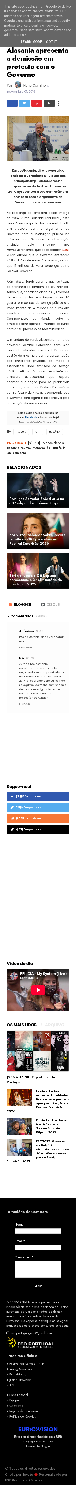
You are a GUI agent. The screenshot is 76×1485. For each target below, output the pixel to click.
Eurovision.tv (18, 1374)
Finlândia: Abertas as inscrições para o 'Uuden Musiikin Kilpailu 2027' (52, 1126)
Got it (51, 42)
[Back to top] (65, 1475)
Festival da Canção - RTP (27, 1363)
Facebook (31, 417)
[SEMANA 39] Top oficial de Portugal (31, 1080)
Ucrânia (54, 432)
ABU (12, 1385)
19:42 (39, 631)
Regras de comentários (25, 1411)
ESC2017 (21, 432)
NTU (37, 432)
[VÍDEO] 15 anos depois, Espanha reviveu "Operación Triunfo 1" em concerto (36, 448)
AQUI (65, 250)
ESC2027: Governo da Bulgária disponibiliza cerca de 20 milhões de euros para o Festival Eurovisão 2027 (38, 1151)
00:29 (30, 658)
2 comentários (20, 616)
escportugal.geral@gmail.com (31, 1333)
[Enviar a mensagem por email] (49, 103)
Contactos (16, 1405)
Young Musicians (21, 1369)
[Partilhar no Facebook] (12, 103)
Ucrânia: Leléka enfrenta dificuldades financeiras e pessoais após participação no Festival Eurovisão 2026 (38, 1101)
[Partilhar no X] (24, 103)
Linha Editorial (19, 1395)
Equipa (14, 1400)
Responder (26, 647)
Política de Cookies (23, 1416)
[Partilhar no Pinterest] (36, 103)
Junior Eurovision (20, 1380)
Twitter (44, 417)
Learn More (31, 42)
